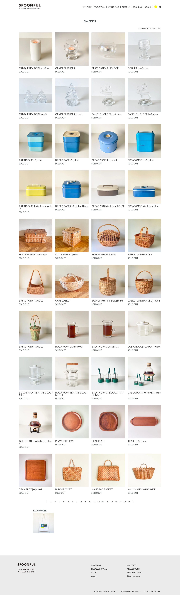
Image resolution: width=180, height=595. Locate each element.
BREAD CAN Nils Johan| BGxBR (108, 206)
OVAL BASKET (63, 300)
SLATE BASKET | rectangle (33, 254)
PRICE (159, 28)
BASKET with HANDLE (103, 254)
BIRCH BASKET (63, 489)
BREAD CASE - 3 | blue (30, 160)
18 (125, 501)
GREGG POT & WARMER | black (35, 442)
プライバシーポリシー (152, 591)
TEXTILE (126, 7)
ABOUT (94, 576)
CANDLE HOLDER (65, 68)
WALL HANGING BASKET (141, 489)
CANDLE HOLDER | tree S (33, 114)
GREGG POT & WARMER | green (144, 393)
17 (120, 501)
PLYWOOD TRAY (64, 440)
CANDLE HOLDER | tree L (69, 114)
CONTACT (132, 565)
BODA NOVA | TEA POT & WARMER (35, 393)
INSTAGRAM (134, 576)
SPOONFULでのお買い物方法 (104, 591)
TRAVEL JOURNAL (99, 569)
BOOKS (148, 7)
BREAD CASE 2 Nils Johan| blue (71, 206)
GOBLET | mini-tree (138, 68)
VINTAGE (87, 7)
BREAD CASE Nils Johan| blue (143, 206)
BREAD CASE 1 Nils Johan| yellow (35, 207)
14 (107, 501)
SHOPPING (96, 565)
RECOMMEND (143, 28)
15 (112, 501)
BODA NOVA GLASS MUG (68, 346)
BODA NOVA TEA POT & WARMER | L (71, 393)
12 (99, 501)
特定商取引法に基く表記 (129, 591)
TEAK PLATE (98, 440)
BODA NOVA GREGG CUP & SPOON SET (107, 393)
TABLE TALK (99, 7)
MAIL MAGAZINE (134, 572)
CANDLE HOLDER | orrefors (34, 68)
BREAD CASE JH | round (104, 160)
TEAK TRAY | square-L (30, 489)
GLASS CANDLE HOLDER (105, 68)
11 (94, 501)
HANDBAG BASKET (102, 489)
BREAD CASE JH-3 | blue (140, 160)
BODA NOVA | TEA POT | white (144, 346)
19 (129, 501)
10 (90, 501)
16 (116, 501)
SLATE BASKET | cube (66, 254)
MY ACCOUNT (133, 569)
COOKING (137, 7)
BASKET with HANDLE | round (107, 300)
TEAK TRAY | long (137, 440)
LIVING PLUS (113, 7)
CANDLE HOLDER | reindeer (106, 114)
